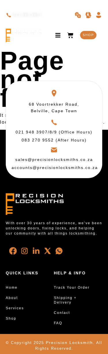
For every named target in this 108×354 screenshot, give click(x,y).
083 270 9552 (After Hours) (54, 140)
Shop (11, 318)
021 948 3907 (27, 15)
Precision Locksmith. (70, 342)
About (12, 298)
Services (15, 308)
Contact (62, 313)
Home (12, 288)
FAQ (58, 323)
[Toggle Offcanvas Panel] (58, 35)
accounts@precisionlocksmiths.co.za (55, 167)
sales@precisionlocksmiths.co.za (54, 159)
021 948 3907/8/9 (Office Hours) (54, 132)
